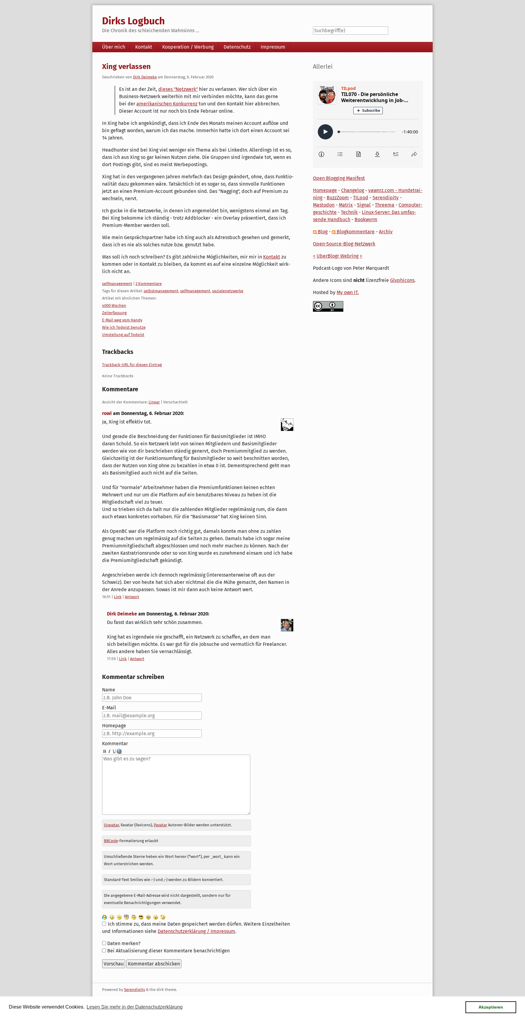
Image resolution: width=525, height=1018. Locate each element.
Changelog (352, 190)
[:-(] (133, 917)
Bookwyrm (366, 219)
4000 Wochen (114, 305)
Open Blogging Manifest (339, 178)
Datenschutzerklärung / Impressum (196, 931)
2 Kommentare (149, 283)
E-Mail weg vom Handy (122, 320)
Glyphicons (402, 280)
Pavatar (160, 825)
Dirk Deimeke (145, 77)
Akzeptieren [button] (491, 1007)
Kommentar (115, 743)
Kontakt (143, 47)
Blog (322, 232)
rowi (107, 413)
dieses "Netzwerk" (178, 89)
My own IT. (348, 292)
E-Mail (109, 708)
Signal (364, 205)
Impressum (273, 47)
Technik (349, 212)
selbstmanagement (161, 291)
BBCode (111, 840)
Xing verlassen (126, 66)
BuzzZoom (338, 198)
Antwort (132, 597)
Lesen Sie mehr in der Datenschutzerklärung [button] (135, 1006)
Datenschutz (237, 47)
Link (118, 597)
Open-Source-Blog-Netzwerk (344, 244)
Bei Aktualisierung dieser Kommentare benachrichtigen (168, 951)
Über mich (113, 47)
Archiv (386, 232)
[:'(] (104, 917)
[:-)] (111, 917)
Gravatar (111, 825)
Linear (154, 402)
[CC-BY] (328, 306)
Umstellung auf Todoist (123, 334)
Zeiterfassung (114, 312)
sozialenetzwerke (227, 291)
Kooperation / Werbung (188, 47)
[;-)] (162, 917)
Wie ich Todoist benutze (124, 327)
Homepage (114, 725)
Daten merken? (123, 943)
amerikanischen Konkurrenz (166, 104)
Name (108, 690)
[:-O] (126, 917)
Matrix (346, 205)
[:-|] (119, 917)
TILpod (360, 198)
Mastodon (324, 205)
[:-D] (148, 917)
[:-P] (155, 917)
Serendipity (385, 198)
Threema (384, 205)
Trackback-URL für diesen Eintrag (132, 364)
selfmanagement (117, 283)
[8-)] (141, 917)
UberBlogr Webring (338, 256)
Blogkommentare (355, 232)
